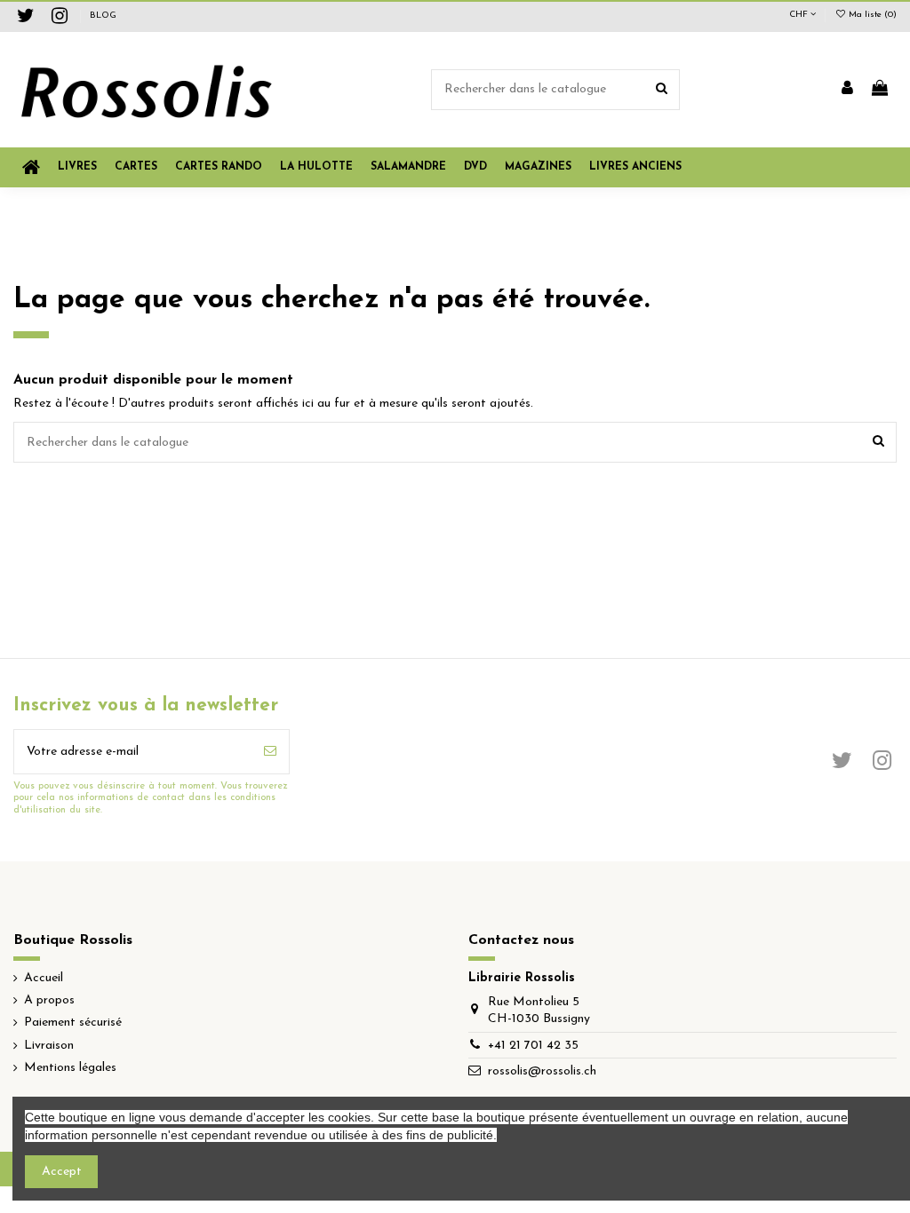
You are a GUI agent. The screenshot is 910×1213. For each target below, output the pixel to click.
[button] (538, 167)
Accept (62, 1171)
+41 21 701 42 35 (533, 1045)
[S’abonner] (270, 751)
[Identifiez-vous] (847, 89)
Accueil (43, 978)
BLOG (103, 15)
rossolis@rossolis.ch (542, 1071)
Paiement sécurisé (73, 1022)
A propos (49, 1000)
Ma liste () (871, 15)
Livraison (49, 1045)
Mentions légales (70, 1067)
